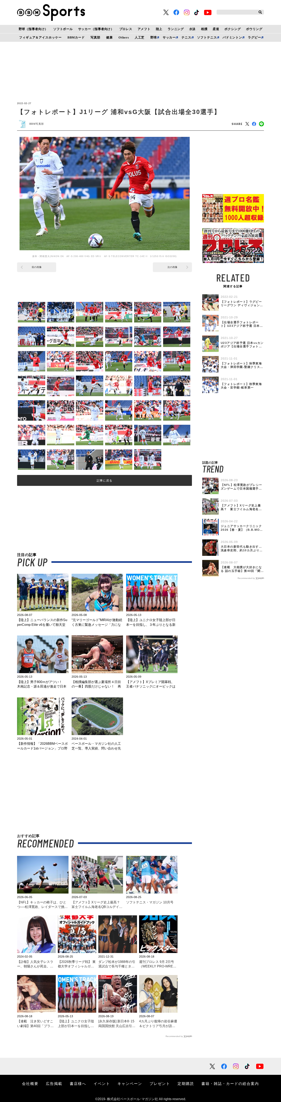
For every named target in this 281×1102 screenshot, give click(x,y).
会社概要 (30, 1083)
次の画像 (172, 267)
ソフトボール (63, 29)
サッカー (169, 37)
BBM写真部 (36, 123)
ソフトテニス (207, 37)
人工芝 (140, 37)
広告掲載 (54, 1083)
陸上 (159, 29)
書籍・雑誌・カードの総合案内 (230, 1083)
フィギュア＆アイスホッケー (40, 37)
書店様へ (78, 1083)
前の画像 (37, 267)
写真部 (95, 37)
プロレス (125, 29)
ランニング (176, 29)
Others (123, 37)
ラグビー (254, 37)
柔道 (216, 29)
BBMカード (76, 37)
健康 (109, 37)
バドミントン (232, 37)
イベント (102, 1083)
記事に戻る (105, 480)
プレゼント (160, 1083)
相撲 (204, 29)
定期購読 (186, 1083)
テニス (186, 37)
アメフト (144, 29)
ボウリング (254, 29)
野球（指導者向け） (33, 29)
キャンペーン (129, 1083)
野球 (153, 37)
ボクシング (232, 29)
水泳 (192, 29)
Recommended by (174, 1036)
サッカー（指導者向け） (96, 29)
